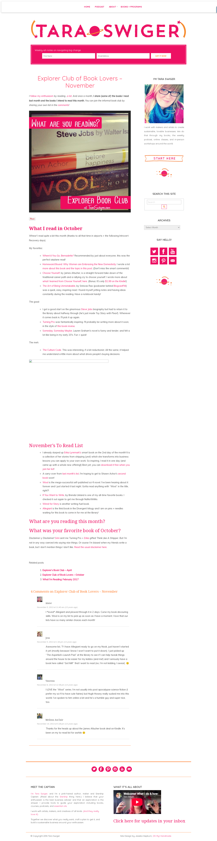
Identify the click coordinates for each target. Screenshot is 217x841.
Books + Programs (131, 6)
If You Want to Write (53, 495)
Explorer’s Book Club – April (57, 570)
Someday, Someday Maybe (57, 330)
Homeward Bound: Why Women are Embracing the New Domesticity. (79, 264)
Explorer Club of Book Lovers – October (63, 574)
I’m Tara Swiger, (39, 793)
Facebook (163, 251)
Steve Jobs (86, 309)
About (112, 6)
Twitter (154, 251)
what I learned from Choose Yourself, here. (65, 281)
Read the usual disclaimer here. (90, 547)
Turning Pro (49, 322)
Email (172, 260)
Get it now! (160, 56)
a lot (69, 96)
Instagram (154, 260)
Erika (87, 538)
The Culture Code (52, 350)
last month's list (70, 473)
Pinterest (163, 260)
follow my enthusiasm (41, 96)
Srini (57, 538)
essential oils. (60, 806)
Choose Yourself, (51, 273)
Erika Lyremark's (72, 452)
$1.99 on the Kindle (115, 281)
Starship (64, 796)
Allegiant (47, 508)
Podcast (99, 6)
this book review (66, 326)
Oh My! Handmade (162, 836)
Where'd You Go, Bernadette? (58, 255)
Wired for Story (51, 503)
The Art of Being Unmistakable (59, 285)
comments (63, 105)
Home (87, 6)
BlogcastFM (120, 285)
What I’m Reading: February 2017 (61, 579)
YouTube (172, 251)
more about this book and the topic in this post (67, 268)
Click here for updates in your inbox (149, 821)
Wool (45, 482)
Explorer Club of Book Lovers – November (79, 82)
